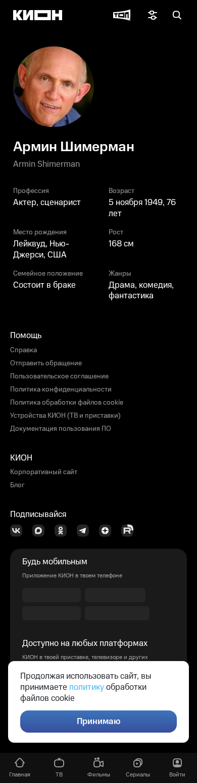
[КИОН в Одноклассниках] (64, 531)
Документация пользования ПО (60, 428)
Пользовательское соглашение (59, 376)
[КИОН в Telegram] (86, 531)
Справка (23, 350)
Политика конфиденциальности (61, 389)
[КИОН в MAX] (41, 531)
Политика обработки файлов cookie (66, 402)
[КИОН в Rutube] (130, 531)
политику (86, 687)
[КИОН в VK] (19, 531)
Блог (17, 485)
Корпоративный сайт (43, 472)
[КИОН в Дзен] (108, 531)
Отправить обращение (46, 363)
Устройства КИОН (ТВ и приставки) (65, 415)
